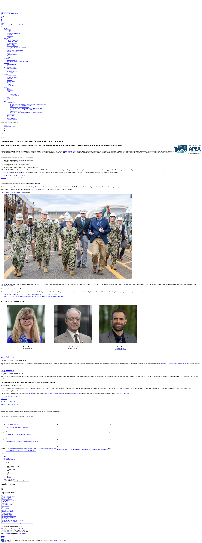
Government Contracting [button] (10, 67)
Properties (9, 56)
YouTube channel (31, 393)
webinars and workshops (75, 393)
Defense (9, 30)
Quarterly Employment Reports (18, 47)
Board (8, 91)
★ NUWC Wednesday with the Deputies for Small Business (21, 451)
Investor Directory (14, 95)
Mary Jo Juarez (7, 357)
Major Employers (11, 64)
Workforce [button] (6, 63)
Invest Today (13, 94)
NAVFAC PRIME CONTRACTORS (57, 296)
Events (8, 117)
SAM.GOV (4, 399)
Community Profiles (12, 75)
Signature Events (11, 102)
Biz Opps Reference (12, 68)
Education (9, 78)
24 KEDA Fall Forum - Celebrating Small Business (23, 109)
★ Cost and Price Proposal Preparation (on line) (17, 427)
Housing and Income (12, 77)
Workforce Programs (12, 65)
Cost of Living (10, 85)
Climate (9, 84)
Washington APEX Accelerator (70, 151)
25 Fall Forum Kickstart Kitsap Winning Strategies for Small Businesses (28, 104)
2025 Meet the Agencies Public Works (19, 107)
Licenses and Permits (12, 41)
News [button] (5, 101)
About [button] (5, 87)
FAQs (8, 99)
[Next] (8, 413)
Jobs (8, 88)
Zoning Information (12, 54)
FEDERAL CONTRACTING (8, 401)
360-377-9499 (14, 13)
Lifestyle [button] (6, 74)
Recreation (9, 82)
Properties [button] (6, 58)
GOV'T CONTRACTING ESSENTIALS (11, 396)
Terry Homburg (7, 371)
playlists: (126, 393)
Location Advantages (12, 40)
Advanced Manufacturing (13, 33)
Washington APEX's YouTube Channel (53, 393)
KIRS (11, 73)
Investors (9, 92)
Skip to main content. (6, 12)
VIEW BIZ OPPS (52, 294)
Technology (10, 36)
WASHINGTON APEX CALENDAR (38, 296)
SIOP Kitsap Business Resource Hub (14, 192)
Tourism (9, 37)
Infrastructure (10, 44)
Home (2, 15)
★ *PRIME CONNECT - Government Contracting (18, 434)
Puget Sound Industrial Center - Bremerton (17, 61)
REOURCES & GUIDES (34, 294)
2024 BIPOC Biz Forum (16, 111)
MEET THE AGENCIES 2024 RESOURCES (16, 296)
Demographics (10, 48)
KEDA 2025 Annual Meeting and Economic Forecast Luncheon (26, 108)
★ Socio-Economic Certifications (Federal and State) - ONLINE (22, 441)
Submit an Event (11, 118)
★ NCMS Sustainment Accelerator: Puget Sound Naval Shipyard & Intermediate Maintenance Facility (31, 448)
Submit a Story (10, 115)
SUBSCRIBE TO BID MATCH (12, 294)
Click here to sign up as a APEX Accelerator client (13, 175)
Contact (2, 16)
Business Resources (12, 51)
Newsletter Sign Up (12, 119)
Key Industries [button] (7, 29)
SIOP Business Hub (12, 71)
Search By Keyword (9, 480)
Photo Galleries (11, 114)
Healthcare (9, 34)
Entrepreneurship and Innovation (15, 50)
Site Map (3, 537)
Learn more (3, 178)
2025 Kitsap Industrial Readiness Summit (20, 105)
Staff (8, 97)
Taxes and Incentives (12, 43)
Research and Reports (12, 46)
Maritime (9, 31)
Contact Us (10, 98)
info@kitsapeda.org (5, 13)
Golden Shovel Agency (59, 540)
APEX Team (10, 70)
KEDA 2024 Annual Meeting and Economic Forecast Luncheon (26, 112)
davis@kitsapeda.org (120, 349)
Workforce (9, 57)
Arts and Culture (11, 81)
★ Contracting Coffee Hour (12, 424)
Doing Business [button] (8, 38)
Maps (8, 53)
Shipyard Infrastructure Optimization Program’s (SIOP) (45, 187)
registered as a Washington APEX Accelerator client (173, 363)
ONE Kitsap (10, 90)
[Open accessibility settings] (2, 540)
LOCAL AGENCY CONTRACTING (10, 404)
